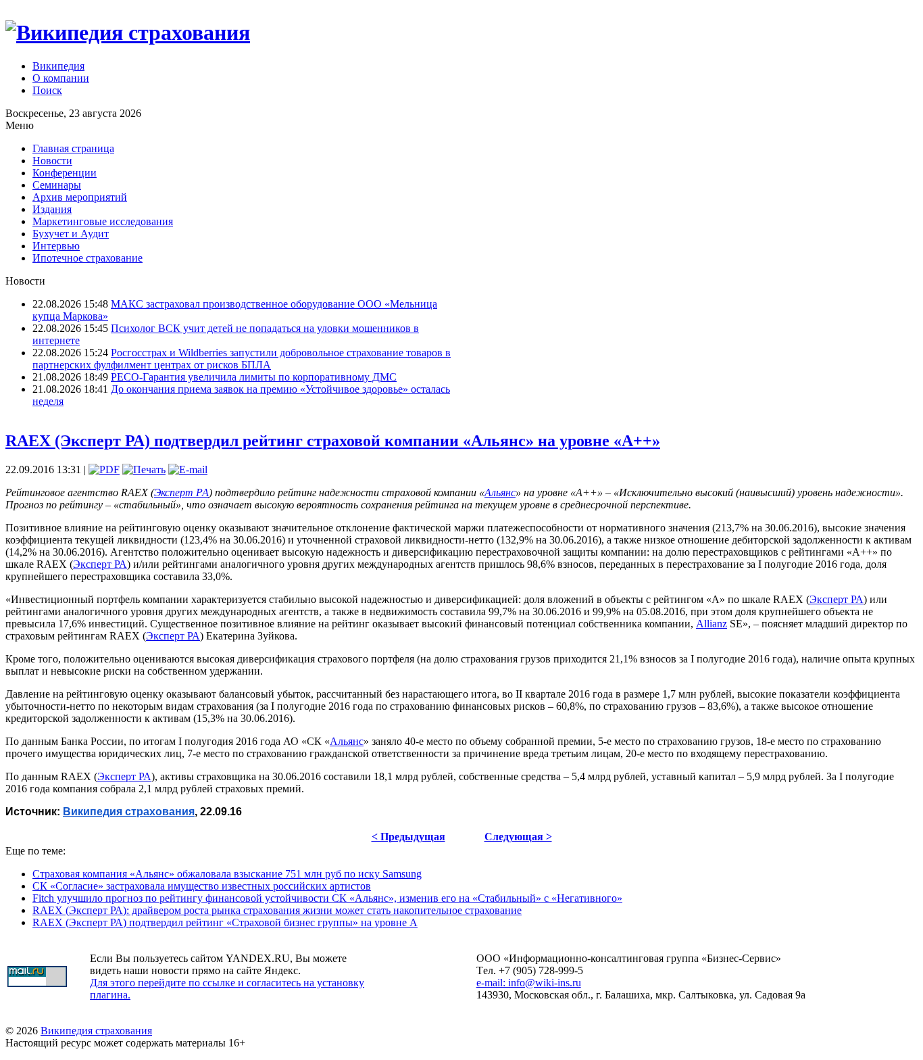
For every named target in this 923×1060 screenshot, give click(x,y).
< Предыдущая (408, 836)
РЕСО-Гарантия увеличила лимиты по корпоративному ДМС (254, 377)
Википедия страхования (96, 1030)
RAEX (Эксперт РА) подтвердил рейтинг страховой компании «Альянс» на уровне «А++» (332, 441)
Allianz (711, 623)
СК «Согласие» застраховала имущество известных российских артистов (201, 886)
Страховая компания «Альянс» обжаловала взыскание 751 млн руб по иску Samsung (227, 874)
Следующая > (518, 836)
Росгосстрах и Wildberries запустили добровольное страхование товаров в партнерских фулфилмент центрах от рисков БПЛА (241, 358)
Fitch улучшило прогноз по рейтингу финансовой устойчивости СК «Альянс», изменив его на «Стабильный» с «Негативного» (327, 898)
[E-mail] (187, 469)
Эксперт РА (181, 492)
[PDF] (104, 469)
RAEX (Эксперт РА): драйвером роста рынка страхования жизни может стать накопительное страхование (277, 910)
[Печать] (144, 469)
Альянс (500, 492)
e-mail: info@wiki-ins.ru (528, 982)
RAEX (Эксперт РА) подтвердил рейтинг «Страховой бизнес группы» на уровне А (225, 922)
